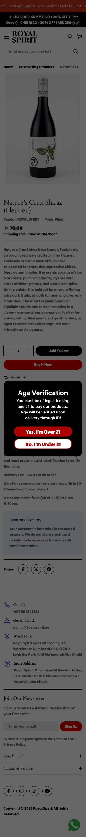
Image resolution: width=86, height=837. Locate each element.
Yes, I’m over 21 (43, 431)
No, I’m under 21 (43, 444)
